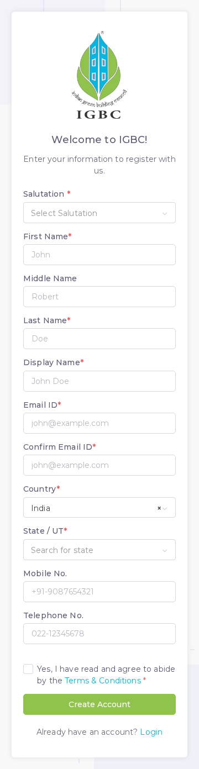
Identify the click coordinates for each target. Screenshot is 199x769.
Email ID (42, 405)
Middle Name (50, 278)
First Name (47, 236)
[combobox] (99, 212)
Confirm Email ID (59, 447)
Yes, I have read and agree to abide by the (106, 674)
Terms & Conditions (103, 681)
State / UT (45, 531)
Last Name (46, 320)
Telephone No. (53, 615)
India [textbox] (96, 508)
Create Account (99, 704)
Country (41, 489)
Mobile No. (45, 573)
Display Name (53, 362)
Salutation (46, 194)
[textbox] (99, 213)
